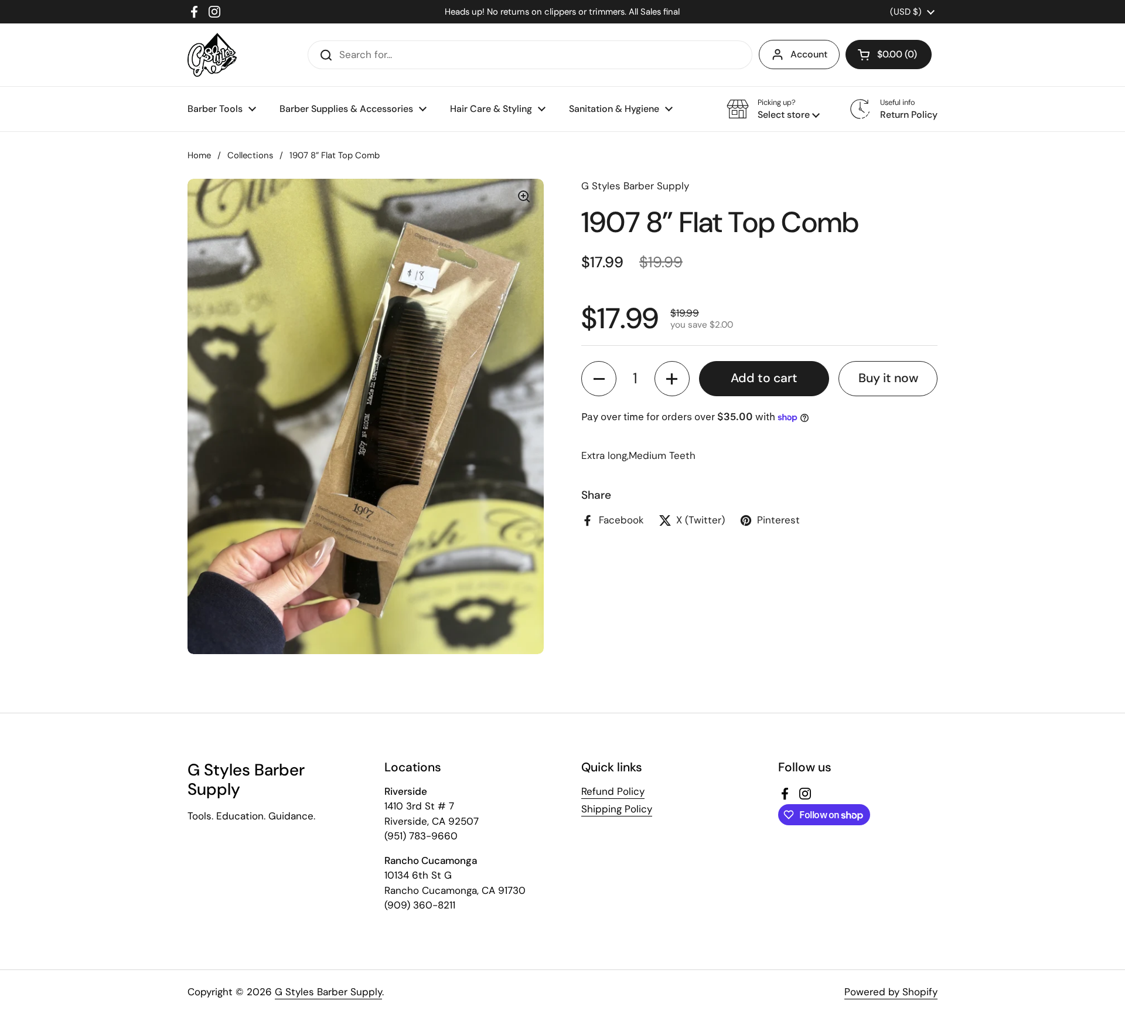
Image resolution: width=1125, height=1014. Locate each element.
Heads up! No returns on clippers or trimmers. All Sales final (562, 11)
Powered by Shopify (891, 991)
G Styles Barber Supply (328, 991)
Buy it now (888, 378)
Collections (250, 155)
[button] (889, 54)
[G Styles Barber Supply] (212, 55)
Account (808, 54)
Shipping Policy (616, 808)
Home (199, 155)
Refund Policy (613, 791)
